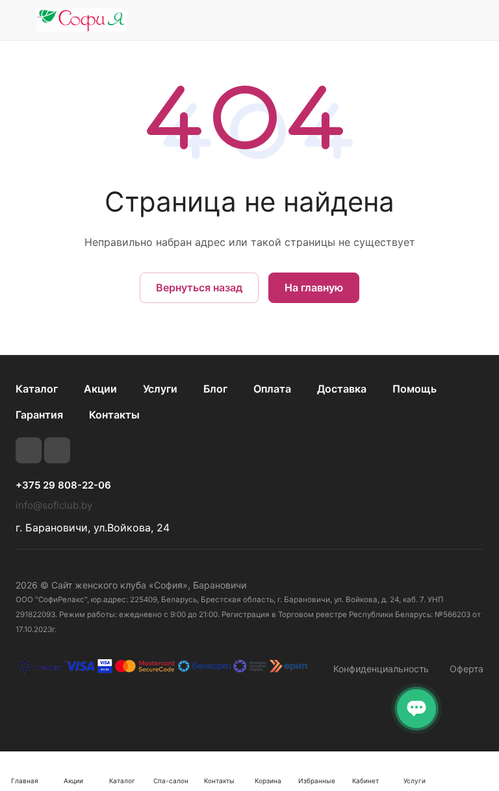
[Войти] (409, 20)
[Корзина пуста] (474, 20)
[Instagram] (57, 450)
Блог (215, 388)
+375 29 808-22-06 (63, 485)
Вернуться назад (199, 287)
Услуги (160, 388)
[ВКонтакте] (29, 450)
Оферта (466, 668)
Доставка (341, 388)
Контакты (114, 414)
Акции (100, 388)
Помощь (414, 388)
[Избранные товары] (441, 20)
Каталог (37, 388)
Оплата (272, 388)
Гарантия (39, 414)
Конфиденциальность (381, 668)
